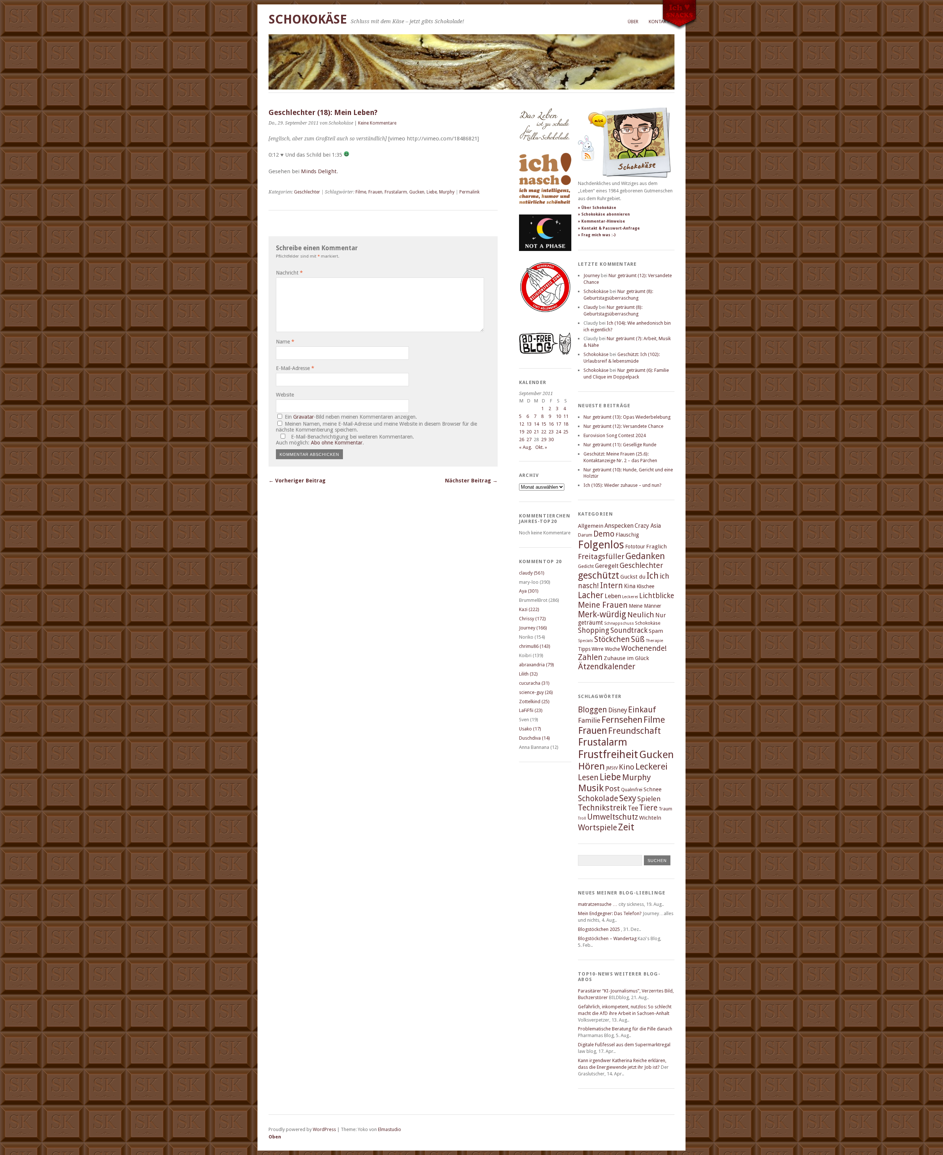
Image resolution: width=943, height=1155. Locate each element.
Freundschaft (634, 731)
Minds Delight (319, 171)
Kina (629, 586)
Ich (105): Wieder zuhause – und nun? (622, 485)
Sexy (627, 798)
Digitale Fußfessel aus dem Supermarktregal (624, 1044)
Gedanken (645, 556)
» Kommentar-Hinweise (601, 221)
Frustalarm (396, 192)
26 (521, 439)
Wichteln (650, 817)
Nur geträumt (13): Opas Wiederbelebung (626, 417)
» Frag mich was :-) (597, 235)
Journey (591, 275)
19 (521, 432)
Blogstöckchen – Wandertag (607, 938)
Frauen (375, 192)
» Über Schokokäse (597, 207)
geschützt (598, 575)
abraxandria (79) (536, 664)
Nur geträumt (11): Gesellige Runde (619, 444)
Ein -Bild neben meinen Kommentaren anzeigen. (351, 417)
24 (558, 432)
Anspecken (619, 525)
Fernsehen (622, 719)
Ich (652, 575)
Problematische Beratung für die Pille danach (625, 1029)
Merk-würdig (602, 614)
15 (543, 424)
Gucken (416, 192)
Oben (275, 1137)
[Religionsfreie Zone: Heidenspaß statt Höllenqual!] (545, 319)
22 (543, 432)
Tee (633, 808)
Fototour (635, 546)
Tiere (648, 807)
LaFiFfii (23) (531, 710)
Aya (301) (529, 591)
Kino (626, 767)
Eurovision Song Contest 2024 (614, 435)
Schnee (653, 789)
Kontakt (659, 21)
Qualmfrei (631, 789)
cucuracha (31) (534, 683)
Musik (591, 787)
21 (536, 432)
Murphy (447, 192)
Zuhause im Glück (626, 658)
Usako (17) (530, 729)
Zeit (626, 827)
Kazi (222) (529, 609)
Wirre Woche (606, 649)
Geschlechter (307, 192)
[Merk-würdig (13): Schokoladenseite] (544, 148)
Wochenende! (644, 648)
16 (551, 424)
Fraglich (656, 546)
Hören (591, 766)
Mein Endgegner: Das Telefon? (610, 913)
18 (565, 424)
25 (565, 432)
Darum (585, 535)
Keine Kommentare (377, 123)
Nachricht (289, 273)
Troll (582, 818)
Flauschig (627, 534)
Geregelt (606, 565)
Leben (612, 596)
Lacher (590, 595)
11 (565, 416)
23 (551, 432)
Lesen (588, 777)
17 (558, 424)
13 (529, 424)
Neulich (640, 614)
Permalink (469, 192)
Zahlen (590, 657)
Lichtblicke (656, 596)
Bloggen (592, 709)
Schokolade (598, 798)
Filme (360, 192)
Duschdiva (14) (534, 738)
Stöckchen (612, 639)
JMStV (612, 768)
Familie (589, 720)
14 (536, 424)
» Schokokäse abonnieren (604, 214)
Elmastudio (389, 1129)
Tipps (584, 649)
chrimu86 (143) (534, 646)
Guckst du (632, 576)
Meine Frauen (603, 605)
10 (558, 416)
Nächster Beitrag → (471, 481)
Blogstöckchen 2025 (599, 929)
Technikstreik (602, 807)
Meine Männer (645, 606)
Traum (665, 809)
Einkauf (642, 709)
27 (529, 439)
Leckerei (630, 596)
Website (285, 395)
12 (521, 424)
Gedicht (586, 566)
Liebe (432, 192)
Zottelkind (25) (534, 701)
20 (529, 432)
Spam (656, 631)
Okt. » (541, 447)
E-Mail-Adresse (295, 368)
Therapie (654, 640)
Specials (585, 640)
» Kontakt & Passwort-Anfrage (609, 228)
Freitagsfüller (601, 556)
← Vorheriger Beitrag (297, 481)
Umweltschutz (612, 816)
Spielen (649, 799)
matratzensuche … (597, 904)
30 (551, 439)
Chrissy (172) (532, 618)
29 (543, 439)
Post (612, 788)
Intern (611, 585)
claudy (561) (531, 573)
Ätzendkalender (606, 666)
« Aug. (525, 447)
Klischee (645, 586)
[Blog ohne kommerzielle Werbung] (545, 353)
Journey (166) (533, 628)
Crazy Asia (648, 525)
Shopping (593, 630)
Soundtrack (629, 630)
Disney (617, 710)
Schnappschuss (619, 623)
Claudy (590, 307)
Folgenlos (601, 544)
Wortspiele (597, 827)
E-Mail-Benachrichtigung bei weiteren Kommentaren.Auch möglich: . (345, 440)
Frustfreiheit (608, 754)
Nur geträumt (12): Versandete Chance (623, 426)
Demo (603, 533)
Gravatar (303, 417)
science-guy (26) (536, 692)
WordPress (324, 1129)
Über (633, 21)
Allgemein (590, 526)
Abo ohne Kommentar (336, 443)
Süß (638, 639)
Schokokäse (308, 19)
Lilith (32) (528, 674)
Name (285, 342)
